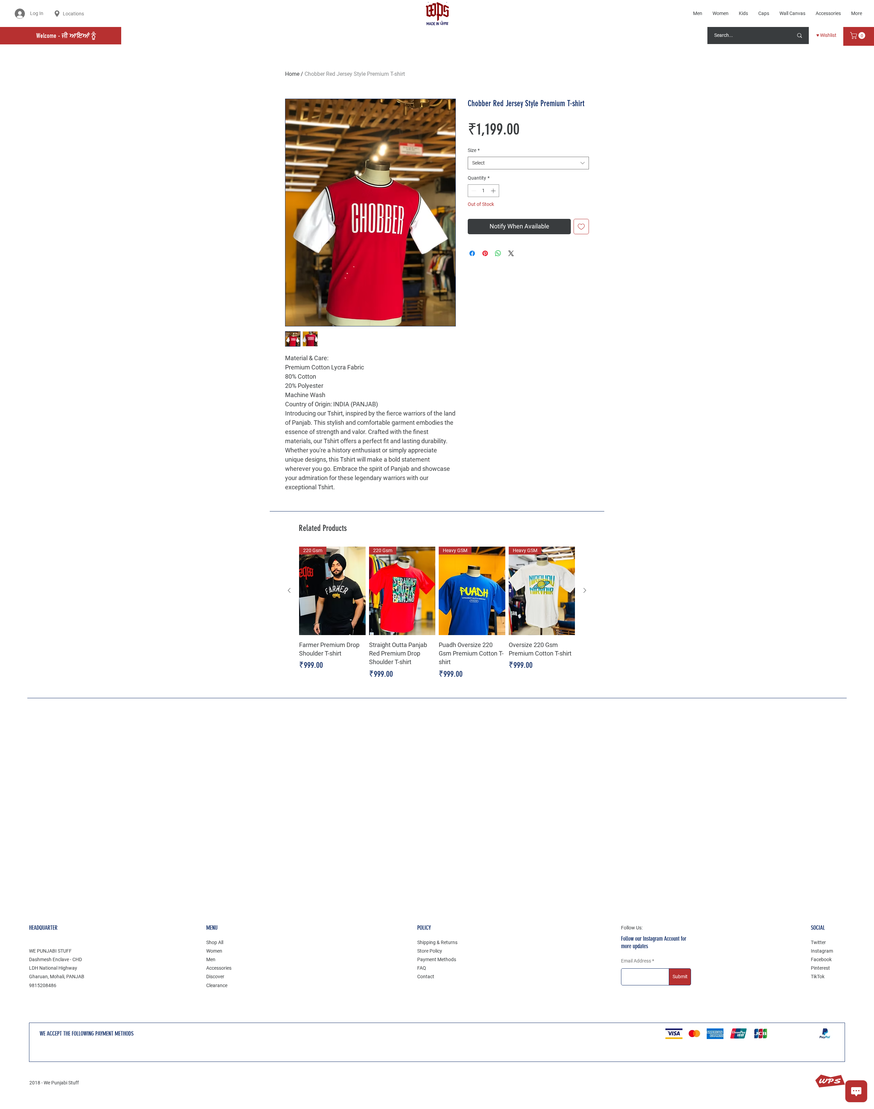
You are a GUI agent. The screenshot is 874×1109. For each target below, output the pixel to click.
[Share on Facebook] (472, 253)
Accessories (218, 968)
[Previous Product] (289, 590)
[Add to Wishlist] (581, 226)
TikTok (817, 976)
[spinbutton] (483, 191)
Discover (215, 976)
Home (292, 74)
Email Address (636, 960)
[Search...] (799, 35)
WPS (830, 1081)
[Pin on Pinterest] (485, 253)
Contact (425, 976)
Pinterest (820, 968)
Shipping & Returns (437, 942)
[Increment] (494, 191)
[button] (858, 35)
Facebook (821, 959)
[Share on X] (511, 253)
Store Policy (429, 951)
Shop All (214, 942)
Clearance (216, 985)
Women (214, 951)
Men (210, 959)
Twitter (818, 942)
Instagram (822, 951)
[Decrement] (473, 191)
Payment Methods (436, 959)
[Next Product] (585, 590)
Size (474, 150)
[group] (437, 613)
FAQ (421, 968)
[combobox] (528, 163)
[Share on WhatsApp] (498, 253)
